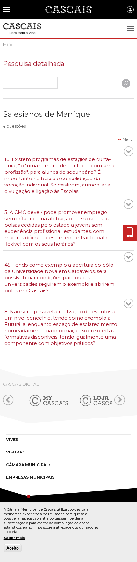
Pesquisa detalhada (33, 63)
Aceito (12, 548)
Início (7, 44)
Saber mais (14, 538)
